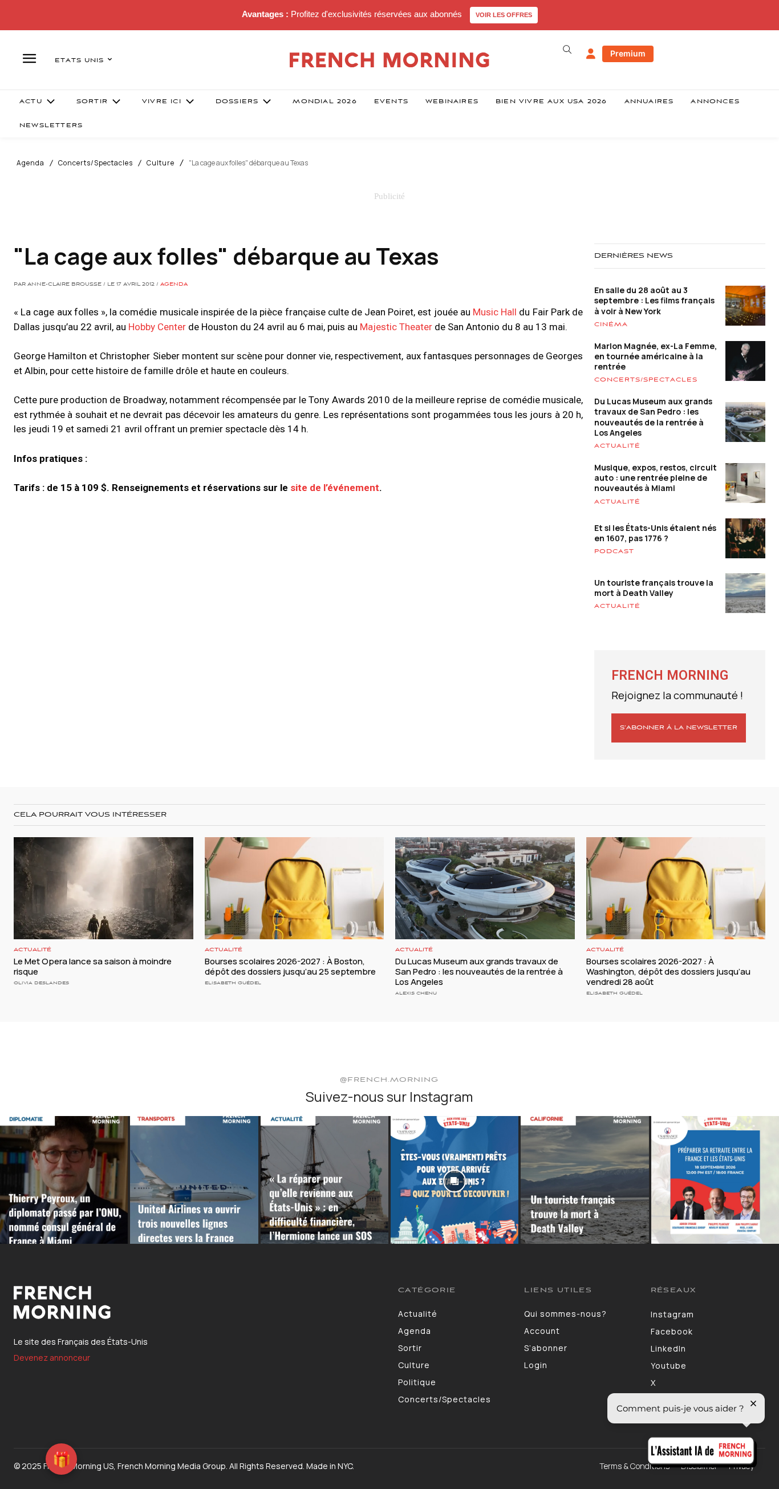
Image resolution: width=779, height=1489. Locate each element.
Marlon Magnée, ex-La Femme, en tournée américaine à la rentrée (655, 356)
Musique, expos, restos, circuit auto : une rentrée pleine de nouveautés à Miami (655, 477)
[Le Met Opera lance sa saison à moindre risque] (103, 888)
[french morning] (389, 60)
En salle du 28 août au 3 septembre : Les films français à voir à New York (654, 300)
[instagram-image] (64, 1180)
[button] (567, 49)
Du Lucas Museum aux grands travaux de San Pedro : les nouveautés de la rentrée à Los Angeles (653, 417)
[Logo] (197, 1302)
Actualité (617, 446)
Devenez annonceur (52, 1357)
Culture (161, 163)
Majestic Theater (396, 326)
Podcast (614, 551)
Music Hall (495, 312)
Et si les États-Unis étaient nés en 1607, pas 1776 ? (655, 532)
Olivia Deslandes (41, 982)
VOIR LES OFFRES (504, 14)
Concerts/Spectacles (95, 163)
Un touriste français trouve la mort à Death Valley (653, 587)
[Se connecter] (590, 54)
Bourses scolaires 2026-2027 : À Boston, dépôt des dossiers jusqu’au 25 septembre (291, 966)
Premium (628, 53)
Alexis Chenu (416, 993)
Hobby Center (157, 326)
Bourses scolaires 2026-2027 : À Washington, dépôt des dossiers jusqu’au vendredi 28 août (668, 971)
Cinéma (611, 324)
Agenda (30, 163)
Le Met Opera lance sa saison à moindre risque (93, 966)
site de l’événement (334, 487)
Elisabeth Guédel (233, 982)
